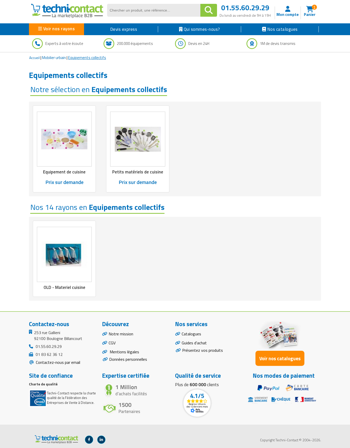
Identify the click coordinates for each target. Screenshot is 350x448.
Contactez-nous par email (57, 362)
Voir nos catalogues (280, 358)
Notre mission (121, 334)
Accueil (34, 57)
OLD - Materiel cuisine (64, 287)
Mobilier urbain (54, 58)
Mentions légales (124, 352)
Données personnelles (128, 359)
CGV (112, 343)
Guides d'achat (194, 343)
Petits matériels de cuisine (137, 172)
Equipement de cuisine (64, 172)
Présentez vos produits (202, 350)
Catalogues (191, 334)
